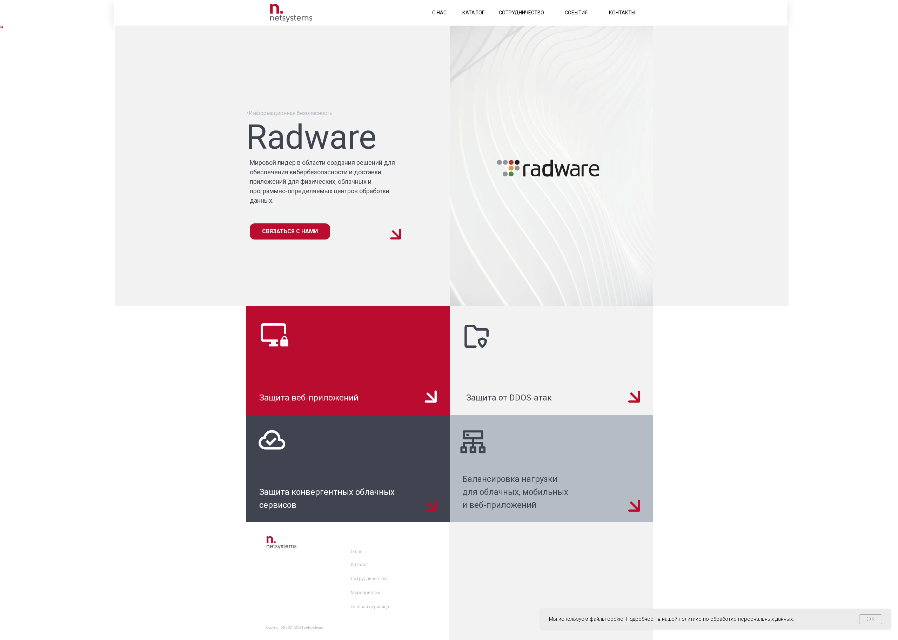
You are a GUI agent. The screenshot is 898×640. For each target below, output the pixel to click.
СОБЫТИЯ (576, 12)
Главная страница (370, 606)
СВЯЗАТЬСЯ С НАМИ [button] (290, 231)
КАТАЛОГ (473, 12)
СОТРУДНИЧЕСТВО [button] (521, 12)
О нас (356, 551)
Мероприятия (365, 592)
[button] (348, 360)
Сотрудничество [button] (369, 578)
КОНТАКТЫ (622, 12)
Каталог (359, 564)
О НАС (439, 12)
